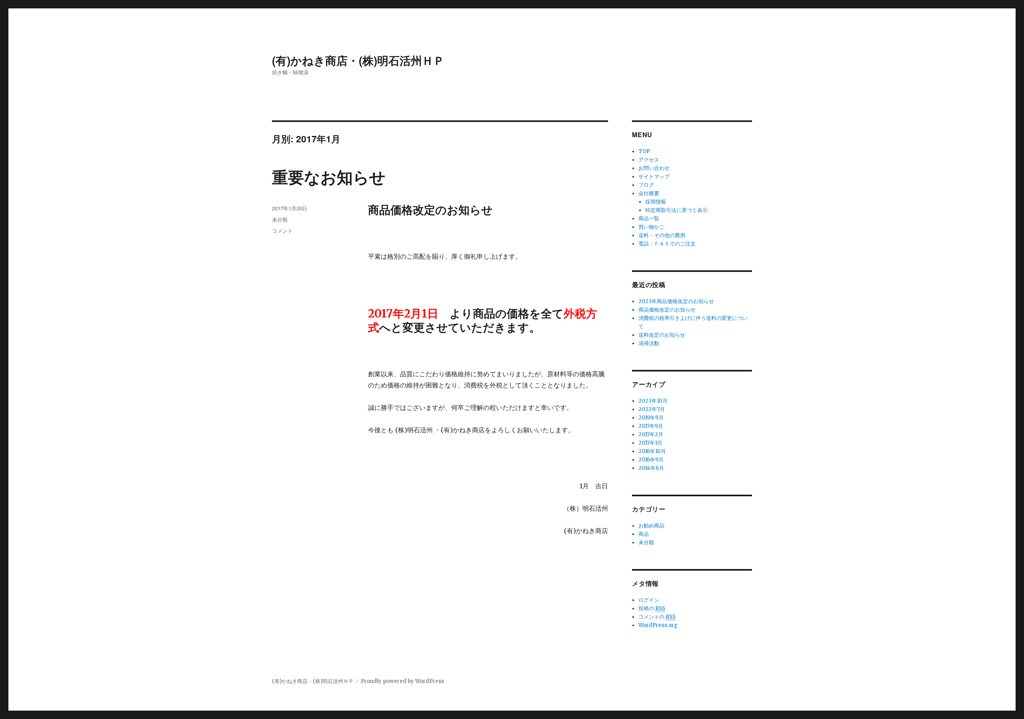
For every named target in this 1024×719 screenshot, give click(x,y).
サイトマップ (654, 176)
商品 (643, 534)
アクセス (648, 159)
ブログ (646, 185)
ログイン (648, 600)
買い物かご (651, 227)
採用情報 (655, 201)
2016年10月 (652, 451)
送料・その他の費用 (661, 235)
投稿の (651, 608)
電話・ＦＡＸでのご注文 (667, 243)
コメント (282, 230)
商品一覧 (648, 218)
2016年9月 (651, 459)
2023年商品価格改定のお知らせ (676, 301)
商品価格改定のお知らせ (667, 309)
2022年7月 (651, 409)
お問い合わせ (654, 168)
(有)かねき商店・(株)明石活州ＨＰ (358, 60)
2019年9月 (651, 417)
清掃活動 (648, 343)
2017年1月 (650, 442)
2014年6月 (651, 468)
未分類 (280, 219)
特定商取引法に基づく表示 (676, 210)
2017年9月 (650, 426)
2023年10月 (653, 400)
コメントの (657, 616)
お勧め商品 (651, 525)
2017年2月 (650, 434)
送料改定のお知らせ (661, 335)
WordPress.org (658, 625)
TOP (644, 151)
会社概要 (648, 193)
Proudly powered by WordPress (402, 681)
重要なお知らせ (329, 176)
